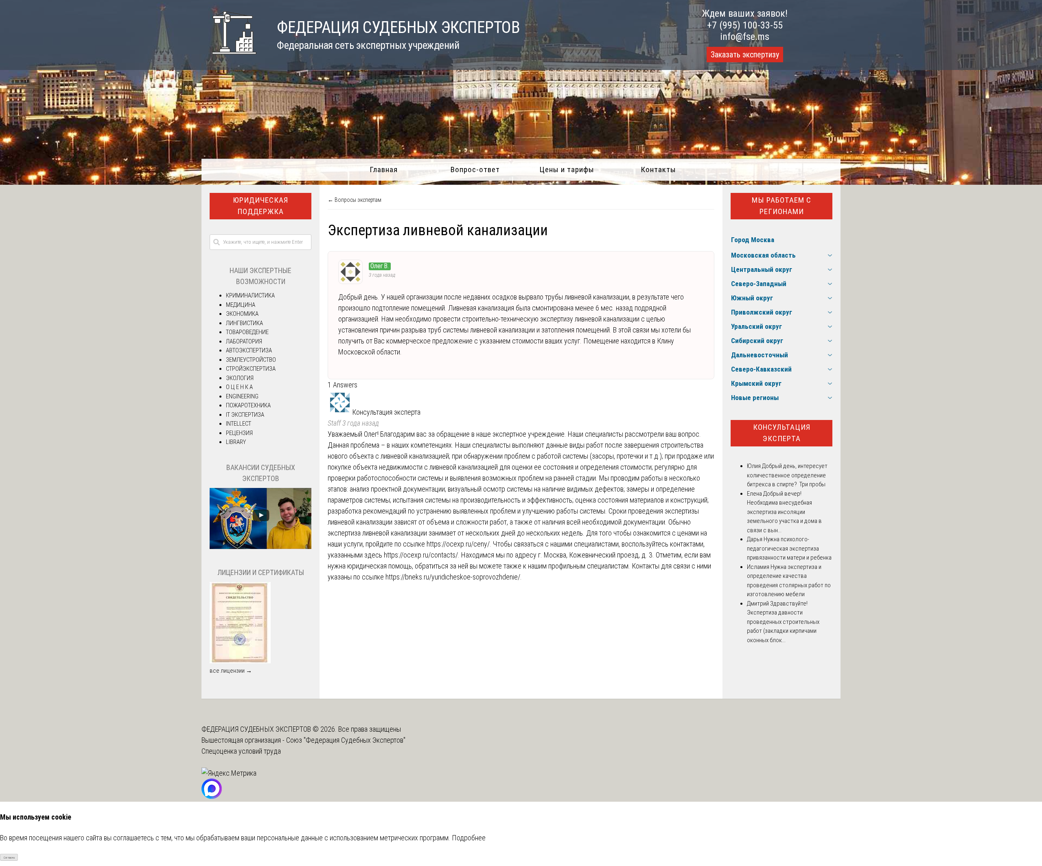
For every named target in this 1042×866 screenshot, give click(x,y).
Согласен (9, 857)
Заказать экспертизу (745, 54)
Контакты (658, 169)
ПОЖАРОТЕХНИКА (248, 405)
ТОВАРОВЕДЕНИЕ (247, 332)
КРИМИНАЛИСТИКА (250, 295)
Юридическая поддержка (260, 205)
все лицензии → (231, 670)
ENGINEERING (242, 396)
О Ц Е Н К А (239, 387)
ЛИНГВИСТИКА (244, 323)
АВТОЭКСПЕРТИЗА (249, 350)
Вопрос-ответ (475, 169)
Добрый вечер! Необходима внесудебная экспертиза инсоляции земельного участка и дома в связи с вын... (784, 512)
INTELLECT (238, 423)
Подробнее (469, 837)
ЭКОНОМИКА (242, 313)
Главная (384, 169)
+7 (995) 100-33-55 (745, 25)
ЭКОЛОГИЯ (240, 378)
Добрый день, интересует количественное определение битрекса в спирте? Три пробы (787, 475)
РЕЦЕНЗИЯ (239, 433)
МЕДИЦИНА (240, 304)
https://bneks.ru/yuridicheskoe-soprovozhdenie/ (452, 577)
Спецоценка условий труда (241, 751)
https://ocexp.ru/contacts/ (421, 555)
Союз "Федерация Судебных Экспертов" (345, 740)
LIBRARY (236, 442)
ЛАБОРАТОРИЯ (244, 341)
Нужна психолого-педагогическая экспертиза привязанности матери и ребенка (789, 548)
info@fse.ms (744, 36)
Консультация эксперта (781, 433)
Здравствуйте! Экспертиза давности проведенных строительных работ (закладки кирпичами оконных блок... (783, 622)
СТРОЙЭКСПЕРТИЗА (251, 368)
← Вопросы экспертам (354, 200)
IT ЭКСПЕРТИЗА (245, 414)
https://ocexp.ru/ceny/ (458, 544)
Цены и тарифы (566, 169)
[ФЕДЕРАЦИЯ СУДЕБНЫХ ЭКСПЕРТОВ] (228, 58)
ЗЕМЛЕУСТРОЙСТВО (251, 359)
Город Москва (752, 240)
